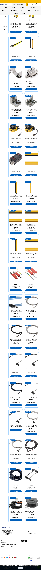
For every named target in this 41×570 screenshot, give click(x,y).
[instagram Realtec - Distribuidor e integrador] (1, 0)
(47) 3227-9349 (5, 542)
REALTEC (25, 0)
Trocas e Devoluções (32, 531)
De (3, 31)
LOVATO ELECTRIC (32, 7)
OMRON (13, 7)
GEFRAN (21, 7)
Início (22, 0)
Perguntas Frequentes (18, 530)
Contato (29, 530)
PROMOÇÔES (24, 13)
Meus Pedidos (37, 0)
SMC (6, 7)
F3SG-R (4, 14)
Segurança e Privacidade (32, 534)
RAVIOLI (4, 10)
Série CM (4, 18)
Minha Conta (31, 0)
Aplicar (7, 33)
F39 (3, 20)
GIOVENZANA (13, 10)
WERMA (36, 10)
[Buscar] (27, 4)
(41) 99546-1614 (5, 540)
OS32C (4, 22)
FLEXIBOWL (16, 13)
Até (5, 31)
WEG (29, 10)
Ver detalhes (16, 31)
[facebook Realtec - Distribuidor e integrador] (3, 0)
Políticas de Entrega (32, 533)
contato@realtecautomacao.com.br (9, 544)
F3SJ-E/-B (4, 16)
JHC (22, 10)
